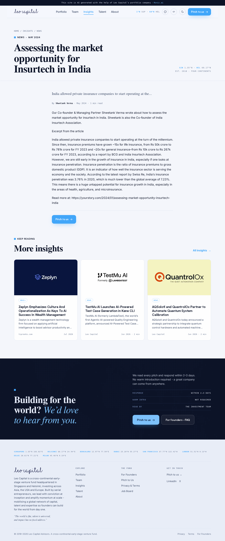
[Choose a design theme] (165, 12)
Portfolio (61, 11)
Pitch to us (199, 11)
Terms (191, 534)
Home (16, 31)
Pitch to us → (174, 474)
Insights (89, 11)
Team (75, 11)
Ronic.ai (159, 3)
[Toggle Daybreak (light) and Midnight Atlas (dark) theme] (182, 12)
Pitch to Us (127, 480)
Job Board (127, 491)
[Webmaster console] (174, 12)
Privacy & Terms (130, 485)
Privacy (181, 534)
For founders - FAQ (178, 420)
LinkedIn (172, 481)
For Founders (129, 474)
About (115, 11)
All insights (202, 250)
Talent (102, 11)
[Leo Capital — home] (26, 12)
